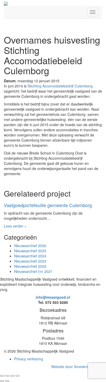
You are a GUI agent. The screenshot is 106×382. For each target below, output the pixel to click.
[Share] (7, 376)
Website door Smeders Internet (76, 366)
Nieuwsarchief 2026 (30, 245)
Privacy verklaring (28, 358)
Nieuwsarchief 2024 (30, 255)
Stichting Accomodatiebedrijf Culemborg (60, 85)
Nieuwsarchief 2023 (30, 261)
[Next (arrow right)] (7, 381)
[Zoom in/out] (17, 376)
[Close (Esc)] (2, 376)
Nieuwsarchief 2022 (30, 266)
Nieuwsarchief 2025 (30, 250)
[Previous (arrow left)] (2, 381)
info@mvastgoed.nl (53, 297)
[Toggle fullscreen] (12, 376)
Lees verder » (15, 226)
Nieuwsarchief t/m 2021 (33, 271)
